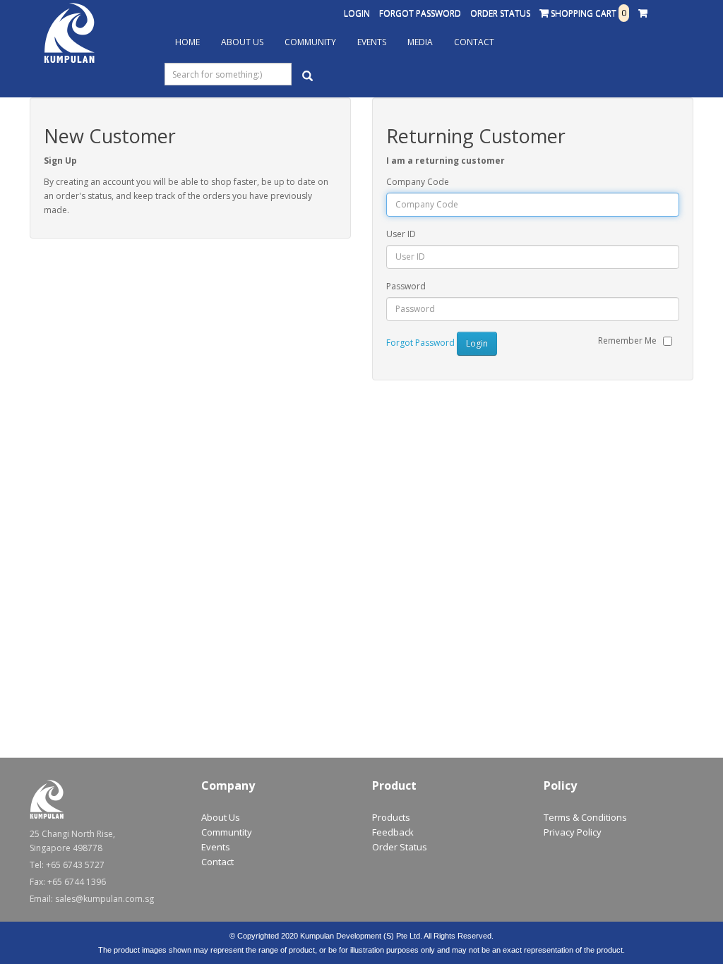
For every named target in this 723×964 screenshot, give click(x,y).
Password (406, 286)
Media (420, 42)
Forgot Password (420, 13)
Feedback (393, 832)
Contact (474, 42)
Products (391, 817)
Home (187, 42)
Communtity (226, 832)
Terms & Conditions (585, 817)
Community (310, 42)
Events (371, 42)
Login (357, 13)
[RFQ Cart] (642, 13)
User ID (401, 234)
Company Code (417, 182)
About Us (242, 42)
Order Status (500, 13)
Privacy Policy (573, 832)
